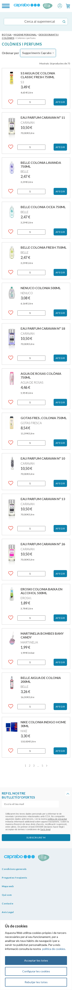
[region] (36, 955)
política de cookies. (54, 948)
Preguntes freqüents (14, 877)
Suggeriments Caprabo (36, 53)
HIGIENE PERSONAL (25, 34)
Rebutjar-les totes (36, 982)
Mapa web (8, 886)
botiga (7, 34)
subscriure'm (36, 837)
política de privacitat (57, 819)
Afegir (60, 101)
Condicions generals (14, 868)
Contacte (7, 903)
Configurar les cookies (36, 971)
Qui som (7, 894)
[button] (60, 5)
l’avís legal (45, 829)
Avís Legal (8, 912)
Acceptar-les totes (36, 960)
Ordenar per (10, 53)
